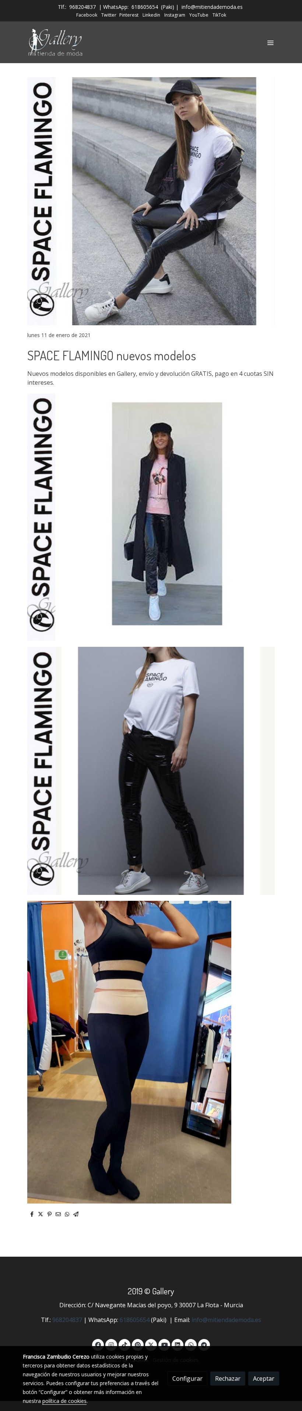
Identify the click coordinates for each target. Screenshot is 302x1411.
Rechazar (227, 1378)
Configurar (187, 1378)
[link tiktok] (124, 1345)
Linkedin (151, 15)
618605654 (144, 6)
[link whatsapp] (190, 1345)
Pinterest (128, 15)
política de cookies (64, 1400)
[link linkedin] (177, 1345)
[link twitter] (151, 1345)
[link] (56, 42)
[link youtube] (164, 1345)
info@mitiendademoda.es (212, 6)
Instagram (174, 15)
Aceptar (263, 1378)
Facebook (86, 15)
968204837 (82, 6)
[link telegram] (204, 1345)
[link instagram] (111, 1345)
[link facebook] (98, 1345)
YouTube (198, 15)
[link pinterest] (138, 1345)
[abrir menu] (270, 42)
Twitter (108, 15)
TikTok (219, 15)
